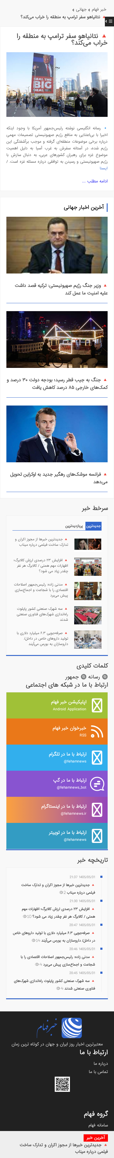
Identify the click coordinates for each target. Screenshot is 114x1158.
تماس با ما (98, 1071)
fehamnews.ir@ (63, 810)
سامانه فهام (98, 1125)
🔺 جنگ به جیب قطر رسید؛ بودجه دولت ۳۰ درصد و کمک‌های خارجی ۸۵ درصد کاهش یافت (57, 383)
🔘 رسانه (98, 677)
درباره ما (101, 1063)
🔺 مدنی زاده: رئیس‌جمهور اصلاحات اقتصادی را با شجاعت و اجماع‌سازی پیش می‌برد (41, 590)
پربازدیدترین (74, 526)
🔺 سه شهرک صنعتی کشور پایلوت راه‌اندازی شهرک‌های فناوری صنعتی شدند (42, 614)
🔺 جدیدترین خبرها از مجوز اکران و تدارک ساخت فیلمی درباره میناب (41, 542)
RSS (69, 731)
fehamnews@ (67, 757)
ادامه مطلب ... (95, 181)
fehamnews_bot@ (69, 783)
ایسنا (104, 168)
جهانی (81, 9)
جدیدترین (93, 526)
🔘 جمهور (76, 677)
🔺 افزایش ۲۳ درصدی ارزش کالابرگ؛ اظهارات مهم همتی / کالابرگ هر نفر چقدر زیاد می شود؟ (41, 566)
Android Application (68, 705)
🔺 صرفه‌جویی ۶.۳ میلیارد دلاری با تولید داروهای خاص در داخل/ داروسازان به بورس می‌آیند (42, 638)
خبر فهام (99, 9)
